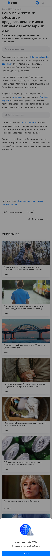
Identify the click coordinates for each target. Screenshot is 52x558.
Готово (26, 554)
